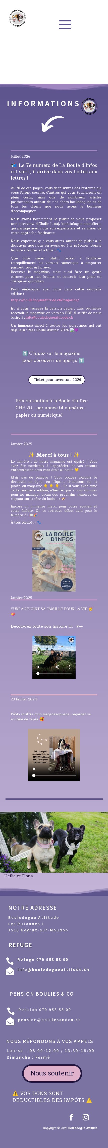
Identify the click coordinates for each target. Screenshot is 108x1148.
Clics (86, 500)
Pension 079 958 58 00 (45, 1009)
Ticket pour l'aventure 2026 (57, 380)
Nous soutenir (52, 1073)
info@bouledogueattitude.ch (49, 317)
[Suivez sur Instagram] (86, 1117)
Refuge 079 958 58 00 (43, 959)
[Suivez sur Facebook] (71, 1117)
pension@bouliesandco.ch (49, 1019)
